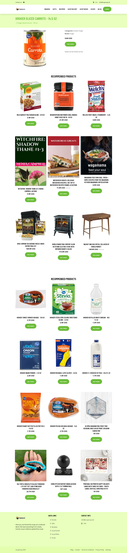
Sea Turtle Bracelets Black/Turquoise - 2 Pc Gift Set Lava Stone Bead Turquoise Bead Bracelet (31, 486)
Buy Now (70, 44)
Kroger (81, 31)
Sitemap (108, 550)
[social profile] (24, 2)
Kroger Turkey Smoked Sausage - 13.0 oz (31, 317)
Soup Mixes (84, 9)
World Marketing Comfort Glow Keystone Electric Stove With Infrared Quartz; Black (63, 246)
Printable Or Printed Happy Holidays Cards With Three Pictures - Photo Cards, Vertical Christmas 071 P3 (96, 486)
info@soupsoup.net (104, 2)
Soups (93, 9)
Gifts (55, 9)
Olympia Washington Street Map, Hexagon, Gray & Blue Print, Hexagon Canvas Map (96, 428)
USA (96, 2)
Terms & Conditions (87, 550)
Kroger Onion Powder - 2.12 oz (30, 373)
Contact (77, 550)
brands (47, 9)
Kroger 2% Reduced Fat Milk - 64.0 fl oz (96, 373)
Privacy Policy (99, 550)
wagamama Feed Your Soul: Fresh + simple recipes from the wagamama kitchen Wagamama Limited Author (96, 179)
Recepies (62, 9)
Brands (54, 520)
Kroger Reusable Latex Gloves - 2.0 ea (63, 373)
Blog (100, 9)
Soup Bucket (72, 9)
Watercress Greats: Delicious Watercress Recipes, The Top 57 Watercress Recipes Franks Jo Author (63, 182)
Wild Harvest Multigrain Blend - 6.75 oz (31, 115)
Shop (107, 9)
